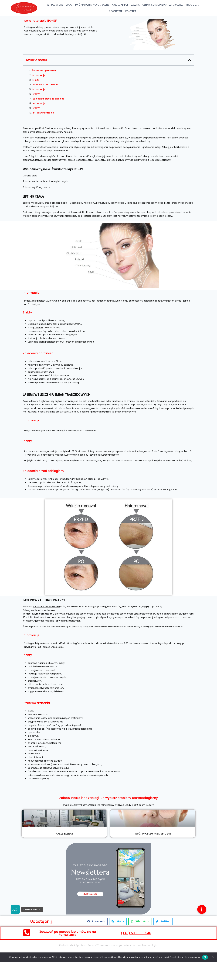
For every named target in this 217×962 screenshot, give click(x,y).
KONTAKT (130, 11)
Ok (205, 957)
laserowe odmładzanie (46, 606)
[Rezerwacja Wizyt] (15, 909)
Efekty (35, 80)
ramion (38, 327)
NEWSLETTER (116, 11)
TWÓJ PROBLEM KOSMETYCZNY (92, 4)
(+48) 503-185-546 (136, 933)
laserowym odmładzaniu (40, 613)
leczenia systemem (141, 408)
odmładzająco (58, 202)
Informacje (38, 75)
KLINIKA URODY (55, 4)
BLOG (69, 4)
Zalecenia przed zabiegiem (48, 98)
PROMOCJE (192, 4)
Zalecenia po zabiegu (45, 84)
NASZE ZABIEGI (120, 4)
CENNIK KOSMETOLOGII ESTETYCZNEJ (162, 4)
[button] (189, 60)
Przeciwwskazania (43, 112)
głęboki (40, 728)
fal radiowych (103, 212)
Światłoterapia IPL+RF (44, 70)
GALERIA (135, 4)
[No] (213, 957)
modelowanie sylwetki (180, 128)
